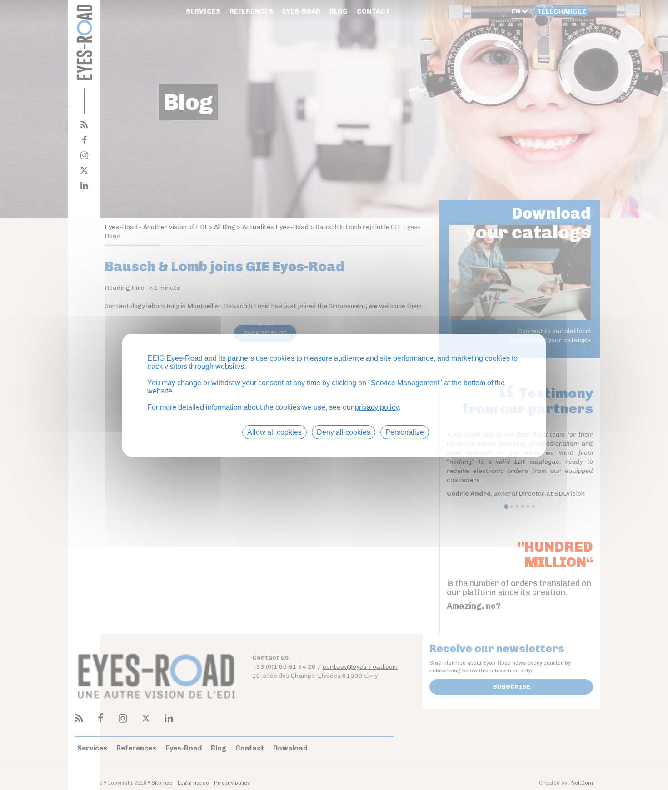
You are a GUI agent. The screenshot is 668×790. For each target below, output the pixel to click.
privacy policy (377, 407)
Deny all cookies (343, 432)
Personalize (404, 432)
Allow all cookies (274, 432)
